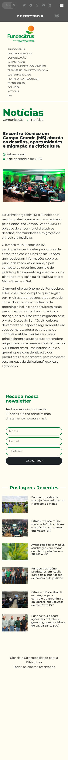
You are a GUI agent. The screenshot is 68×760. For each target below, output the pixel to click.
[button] (62, 5)
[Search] (14, 5)
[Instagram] (37, 5)
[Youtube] (43, 5)
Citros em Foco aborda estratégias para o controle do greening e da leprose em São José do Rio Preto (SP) (47, 598)
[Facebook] (30, 5)
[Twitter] (24, 5)
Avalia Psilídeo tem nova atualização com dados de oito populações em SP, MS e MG (48, 549)
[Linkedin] (50, 5)
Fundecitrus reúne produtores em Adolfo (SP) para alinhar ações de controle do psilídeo (47, 573)
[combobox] (6, 5)
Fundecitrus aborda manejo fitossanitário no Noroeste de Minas (47, 500)
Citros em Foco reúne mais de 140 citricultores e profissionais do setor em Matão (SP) (47, 525)
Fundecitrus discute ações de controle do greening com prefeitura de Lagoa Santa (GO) (48, 620)
